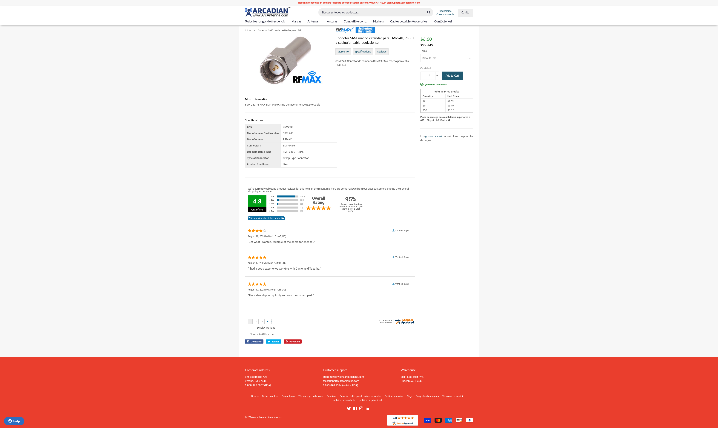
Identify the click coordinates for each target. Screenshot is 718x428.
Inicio (248, 30)
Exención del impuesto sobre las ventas (360, 396)
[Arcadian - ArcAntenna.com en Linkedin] (367, 409)
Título (423, 51)
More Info (343, 51)
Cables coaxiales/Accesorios (408, 21)
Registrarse (445, 11)
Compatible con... (355, 21)
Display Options (266, 327)
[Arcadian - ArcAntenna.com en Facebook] (355, 409)
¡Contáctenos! (443, 21)
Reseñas (331, 396)
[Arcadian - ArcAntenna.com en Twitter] (349, 409)
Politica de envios (394, 396)
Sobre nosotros (270, 396)
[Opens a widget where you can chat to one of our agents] (14, 421)
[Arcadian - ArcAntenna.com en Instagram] (361, 409)
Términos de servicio (453, 396)
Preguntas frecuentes (427, 396)
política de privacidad (371, 400)
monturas (331, 21)
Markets (378, 21)
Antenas (313, 21)
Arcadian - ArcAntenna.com (267, 417)
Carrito (465, 12)
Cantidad (425, 68)
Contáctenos (288, 396)
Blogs (409, 396)
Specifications (363, 51)
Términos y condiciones (310, 396)
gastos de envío (434, 136)
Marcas (296, 21)
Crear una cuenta (445, 14)
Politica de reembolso (344, 400)
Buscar (255, 396)
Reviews (381, 51)
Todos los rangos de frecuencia (265, 21)
